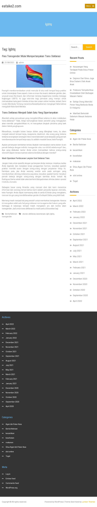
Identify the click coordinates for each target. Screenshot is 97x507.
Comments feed (12, 483)
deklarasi (32, 214)
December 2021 (80, 223)
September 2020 (80, 295)
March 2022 (78, 206)
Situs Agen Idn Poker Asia (16, 447)
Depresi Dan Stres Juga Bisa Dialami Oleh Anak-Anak (82, 81)
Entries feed (10, 479)
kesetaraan (41, 214)
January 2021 (79, 273)
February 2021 (79, 267)
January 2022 (79, 217)
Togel (75, 181)
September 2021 (80, 239)
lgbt (47, 214)
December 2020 (80, 279)
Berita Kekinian (11, 214)
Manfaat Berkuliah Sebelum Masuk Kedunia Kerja (81, 116)
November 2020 (80, 284)
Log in (8, 474)
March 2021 (78, 262)
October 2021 (79, 234)
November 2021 (80, 228)
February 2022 (79, 212)
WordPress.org (11, 488)
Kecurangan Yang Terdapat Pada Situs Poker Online (81, 70)
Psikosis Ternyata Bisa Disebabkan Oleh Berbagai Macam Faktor (81, 93)
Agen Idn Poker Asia (82, 139)
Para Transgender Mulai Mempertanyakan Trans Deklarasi (31, 56)
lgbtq (52, 214)
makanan (77, 161)
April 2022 (77, 200)
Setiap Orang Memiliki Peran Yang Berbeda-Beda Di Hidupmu (81, 105)
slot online (77, 175)
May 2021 (77, 256)
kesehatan (77, 156)
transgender (7, 217)
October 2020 (79, 290)
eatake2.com (11, 6)
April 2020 (77, 301)
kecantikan (77, 150)
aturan (25, 214)
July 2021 (77, 251)
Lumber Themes (88, 502)
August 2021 (78, 245)
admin (21, 62)
